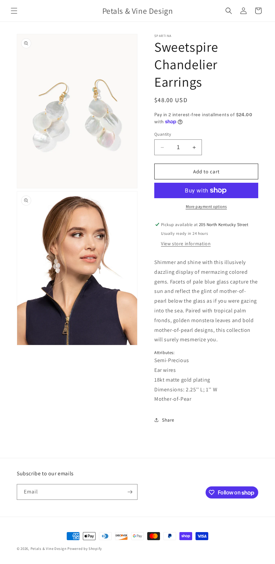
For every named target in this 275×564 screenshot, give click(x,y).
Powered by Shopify (84, 548)
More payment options (206, 206)
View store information (186, 244)
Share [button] (168, 420)
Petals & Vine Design (49, 548)
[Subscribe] (129, 492)
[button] (14, 10)
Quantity (162, 134)
